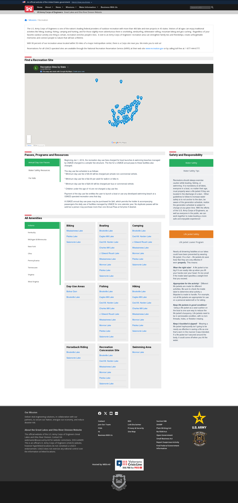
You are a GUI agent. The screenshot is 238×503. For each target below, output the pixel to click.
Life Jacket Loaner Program (191, 242)
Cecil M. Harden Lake (108, 242)
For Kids (32, 178)
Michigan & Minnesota (37, 239)
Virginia (31, 274)
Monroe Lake (105, 264)
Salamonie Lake (74, 242)
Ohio (30, 253)
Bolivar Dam (72, 291)
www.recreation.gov (154, 48)
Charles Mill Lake (106, 247)
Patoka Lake (72, 236)
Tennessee (32, 267)
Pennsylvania (33, 260)
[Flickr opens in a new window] (116, 413)
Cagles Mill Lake (106, 236)
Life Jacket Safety (191, 234)
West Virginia (33, 281)
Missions (70, 7)
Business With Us (109, 7)
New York (32, 246)
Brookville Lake (106, 230)
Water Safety (191, 163)
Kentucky (32, 232)
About (48, 7)
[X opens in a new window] (105, 413)
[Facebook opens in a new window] (99, 413)
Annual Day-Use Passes (39, 162)
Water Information (87, 7)
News (58, 7)
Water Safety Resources (39, 170)
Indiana (31, 225)
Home (39, 7)
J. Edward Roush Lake (109, 253)
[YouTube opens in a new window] (111, 413)
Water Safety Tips (191, 171)
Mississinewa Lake (75, 230)
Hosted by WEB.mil (101, 464)
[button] (82, 2)
